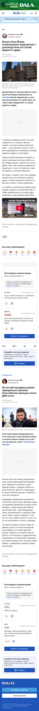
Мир (3, 29)
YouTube (6, 97)
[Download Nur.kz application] (19, 5)
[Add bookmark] (35, 346)
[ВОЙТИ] (36, 13)
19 (4, 573)
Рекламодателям (19, 696)
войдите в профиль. (13, 286)
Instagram (21, 363)
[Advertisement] (19, 122)
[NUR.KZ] (19, 13)
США (4, 237)
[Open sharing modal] (25, 346)
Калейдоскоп (7, 375)
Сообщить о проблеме (19, 690)
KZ (32, 13)
